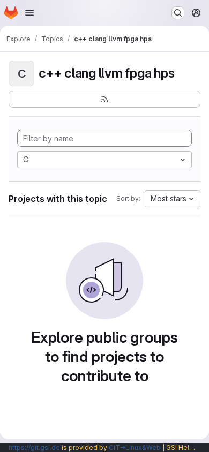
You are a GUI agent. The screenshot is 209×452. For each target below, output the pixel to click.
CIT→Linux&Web (135, 447)
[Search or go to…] (177, 12)
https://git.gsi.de (34, 447)
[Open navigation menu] (29, 12)
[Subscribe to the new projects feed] (104, 99)
